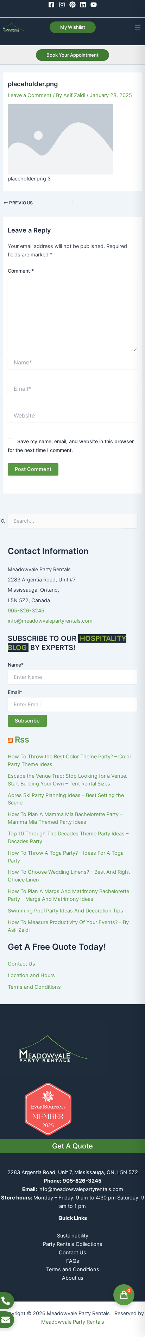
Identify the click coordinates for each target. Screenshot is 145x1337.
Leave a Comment (29, 95)
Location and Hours (31, 975)
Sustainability (72, 1236)
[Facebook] (51, 4)
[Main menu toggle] (137, 27)
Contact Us (21, 964)
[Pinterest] (72, 4)
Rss (22, 739)
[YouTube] (93, 4)
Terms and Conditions (34, 987)
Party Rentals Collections (72, 1244)
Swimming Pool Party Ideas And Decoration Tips (65, 911)
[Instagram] (62, 4)
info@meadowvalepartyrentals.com (50, 621)
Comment (21, 271)
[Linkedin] (83, 4)
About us (72, 1278)
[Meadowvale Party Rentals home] (53, 1048)
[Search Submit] (3, 521)
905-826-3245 (26, 610)
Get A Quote (72, 1146)
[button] (73, 27)
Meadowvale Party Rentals (72, 1322)
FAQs (72, 1261)
